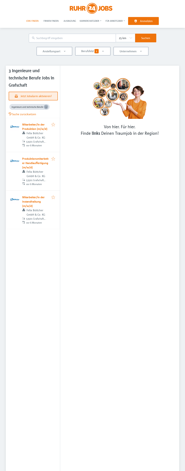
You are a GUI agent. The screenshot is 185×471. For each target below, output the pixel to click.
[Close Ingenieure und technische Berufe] (46, 107)
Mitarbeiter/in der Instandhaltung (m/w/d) (33, 201)
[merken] (53, 124)
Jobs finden (32, 20)
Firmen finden (51, 20)
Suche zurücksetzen (24, 114)
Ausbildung (70, 20)
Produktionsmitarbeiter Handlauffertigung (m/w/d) (35, 163)
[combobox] (72, 38)
